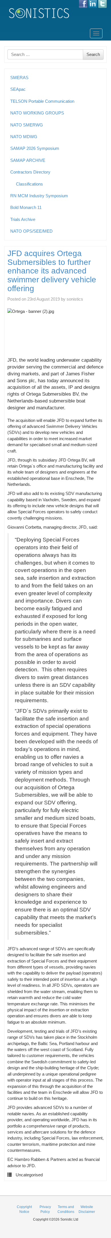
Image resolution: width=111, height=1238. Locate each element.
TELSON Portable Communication (42, 101)
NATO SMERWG (26, 124)
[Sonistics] (39, 13)
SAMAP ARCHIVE (27, 160)
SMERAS (19, 77)
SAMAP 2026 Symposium (34, 148)
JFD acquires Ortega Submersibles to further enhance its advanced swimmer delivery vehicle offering (51, 271)
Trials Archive (22, 219)
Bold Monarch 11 (26, 207)
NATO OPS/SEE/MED (31, 231)
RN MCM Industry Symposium (39, 195)
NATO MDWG (23, 136)
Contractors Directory (30, 172)
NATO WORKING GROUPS (37, 112)
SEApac (18, 89)
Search (93, 54)
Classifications (29, 184)
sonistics (75, 299)
